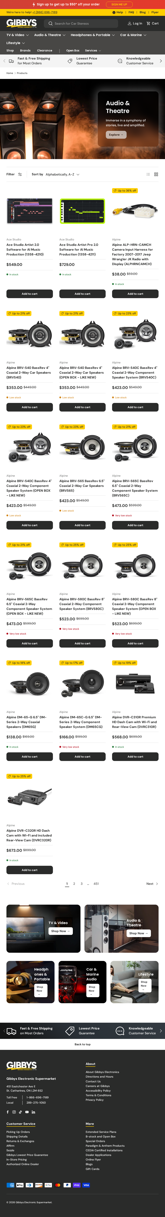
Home (9, 73)
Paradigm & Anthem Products (105, 1145)
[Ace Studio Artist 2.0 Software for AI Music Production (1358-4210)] (29, 211)
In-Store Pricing (16, 1159)
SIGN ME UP (119, 4)
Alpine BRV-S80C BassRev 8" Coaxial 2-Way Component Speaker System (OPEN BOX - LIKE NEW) (134, 606)
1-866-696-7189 (38, 1097)
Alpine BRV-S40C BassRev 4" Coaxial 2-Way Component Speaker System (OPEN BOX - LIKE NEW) (29, 488)
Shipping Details (17, 1136)
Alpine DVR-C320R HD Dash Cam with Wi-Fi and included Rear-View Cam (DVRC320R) (29, 835)
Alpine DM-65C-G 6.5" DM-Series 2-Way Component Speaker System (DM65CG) (80, 722)
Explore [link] (116, 134)
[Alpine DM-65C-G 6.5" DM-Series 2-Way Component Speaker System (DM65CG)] (82, 683)
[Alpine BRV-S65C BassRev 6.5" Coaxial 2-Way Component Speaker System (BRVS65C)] (135, 447)
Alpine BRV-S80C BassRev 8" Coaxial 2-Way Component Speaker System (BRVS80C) (82, 604)
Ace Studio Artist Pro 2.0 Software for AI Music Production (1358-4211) (78, 249)
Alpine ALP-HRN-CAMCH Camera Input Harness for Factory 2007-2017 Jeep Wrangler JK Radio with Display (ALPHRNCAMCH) (132, 254)
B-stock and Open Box (101, 1136)
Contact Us (93, 1081)
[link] (35, 883)
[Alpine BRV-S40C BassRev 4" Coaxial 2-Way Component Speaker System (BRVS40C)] (135, 334)
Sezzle (10, 1150)
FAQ (131, 12)
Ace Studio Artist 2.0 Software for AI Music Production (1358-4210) (24, 249)
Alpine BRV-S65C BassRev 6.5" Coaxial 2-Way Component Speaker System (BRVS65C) (135, 488)
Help (120, 12)
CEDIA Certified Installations (104, 1150)
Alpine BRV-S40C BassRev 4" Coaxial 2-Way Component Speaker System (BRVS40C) (134, 372)
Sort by (37, 174)
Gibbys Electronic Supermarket (34, 1202)
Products (22, 73)
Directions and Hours (99, 1076)
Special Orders (95, 1141)
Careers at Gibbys (98, 1086)
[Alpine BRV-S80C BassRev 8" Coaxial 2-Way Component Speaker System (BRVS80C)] (82, 565)
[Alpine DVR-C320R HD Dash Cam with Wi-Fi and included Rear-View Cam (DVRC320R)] (29, 797)
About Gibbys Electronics (102, 1072)
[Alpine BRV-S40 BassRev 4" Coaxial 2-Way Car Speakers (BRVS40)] (29, 334)
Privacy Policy (95, 1100)
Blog (143, 12)
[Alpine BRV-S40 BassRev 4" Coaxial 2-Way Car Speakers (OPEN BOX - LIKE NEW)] (82, 334)
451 (96, 884)
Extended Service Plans (101, 1132)
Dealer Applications (98, 1155)
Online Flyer (93, 1159)
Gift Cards (92, 1169)
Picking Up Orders (18, 1132)
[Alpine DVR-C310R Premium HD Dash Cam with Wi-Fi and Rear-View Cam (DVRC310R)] (135, 683)
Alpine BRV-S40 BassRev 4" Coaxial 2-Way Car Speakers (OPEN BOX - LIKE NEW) (81, 372)
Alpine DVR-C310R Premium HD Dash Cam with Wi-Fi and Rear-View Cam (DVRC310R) (134, 722)
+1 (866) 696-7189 (44, 12)
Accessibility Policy (98, 1090)
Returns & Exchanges (20, 1141)
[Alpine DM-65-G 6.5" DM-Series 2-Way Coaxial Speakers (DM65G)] (29, 683)
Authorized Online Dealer (22, 1164)
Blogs (89, 1164)
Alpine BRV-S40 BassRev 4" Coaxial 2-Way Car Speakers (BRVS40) (28, 372)
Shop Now (60, 931)
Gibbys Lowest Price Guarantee (27, 1155)
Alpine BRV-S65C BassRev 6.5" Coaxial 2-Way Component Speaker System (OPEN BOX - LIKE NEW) (29, 606)
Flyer (155, 12)
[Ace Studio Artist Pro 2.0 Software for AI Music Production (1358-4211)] (82, 211)
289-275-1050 (36, 1102)
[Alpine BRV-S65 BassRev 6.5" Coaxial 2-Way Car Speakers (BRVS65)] (82, 447)
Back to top (83, 1044)
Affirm (10, 1145)
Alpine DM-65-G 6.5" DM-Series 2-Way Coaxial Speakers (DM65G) (26, 722)
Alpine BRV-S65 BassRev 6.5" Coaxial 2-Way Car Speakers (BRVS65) (82, 486)
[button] (152, 23)
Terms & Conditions (98, 1095)
